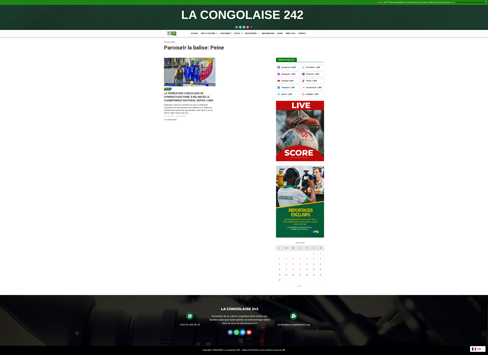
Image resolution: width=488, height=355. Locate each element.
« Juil (299, 286)
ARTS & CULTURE (208, 33)
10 (279, 264)
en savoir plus (428, 2)
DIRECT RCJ (290, 33)
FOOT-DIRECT (225, 33)
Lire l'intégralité (170, 119)
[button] (209, 33)
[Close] (486, 2)
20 (300, 269)
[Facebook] (236, 27)
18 (286, 269)
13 (300, 264)
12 (293, 264)
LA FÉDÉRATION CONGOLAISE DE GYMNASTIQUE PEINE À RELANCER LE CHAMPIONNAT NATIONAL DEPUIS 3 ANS (188, 97)
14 (307, 264)
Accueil (194, 33)
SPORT (280, 33)
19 (293, 269)
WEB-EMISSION (268, 33)
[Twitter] (244, 27)
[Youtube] (247, 27)
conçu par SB (279, 350)
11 (286, 264)
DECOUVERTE (251, 33)
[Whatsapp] (240, 27)
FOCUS (237, 33)
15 (314, 264)
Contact (302, 33)
